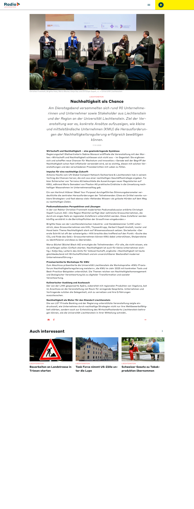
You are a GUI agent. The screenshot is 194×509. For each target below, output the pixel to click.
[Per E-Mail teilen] (48, 320)
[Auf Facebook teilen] (54, 320)
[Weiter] (162, 331)
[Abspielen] (161, 5)
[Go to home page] (12, 5)
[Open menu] (149, 5)
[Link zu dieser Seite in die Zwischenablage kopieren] (145, 320)
